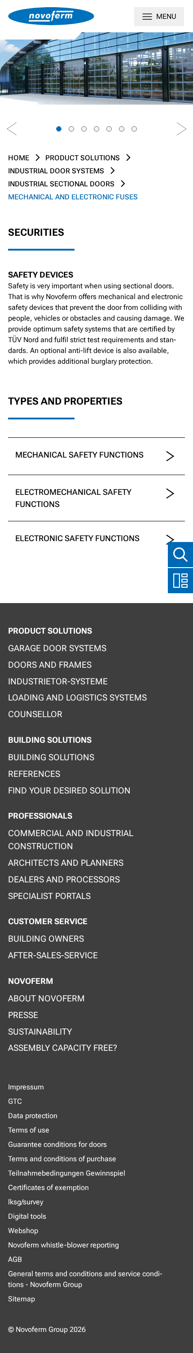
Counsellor (35, 714)
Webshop (23, 1230)
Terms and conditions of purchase (62, 1159)
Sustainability (40, 1032)
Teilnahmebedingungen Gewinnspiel (66, 1173)
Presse (23, 1015)
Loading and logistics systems (77, 697)
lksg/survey (25, 1202)
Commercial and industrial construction (70, 839)
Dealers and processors (64, 879)
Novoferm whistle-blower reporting (63, 1245)
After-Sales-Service (53, 955)
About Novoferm (46, 998)
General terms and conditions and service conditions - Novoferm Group (85, 1279)
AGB (15, 1259)
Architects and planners (65, 863)
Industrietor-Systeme (58, 681)
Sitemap (21, 1299)
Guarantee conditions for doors (57, 1144)
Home (18, 158)
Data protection (32, 1115)
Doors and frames (50, 665)
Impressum (26, 1087)
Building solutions (51, 757)
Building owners (46, 939)
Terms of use (28, 1130)
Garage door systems (57, 648)
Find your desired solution (69, 790)
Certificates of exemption (48, 1187)
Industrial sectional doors (61, 184)
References (34, 774)
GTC (15, 1101)
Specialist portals (49, 896)
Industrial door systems (56, 171)
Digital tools (27, 1216)
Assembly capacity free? (62, 1048)
